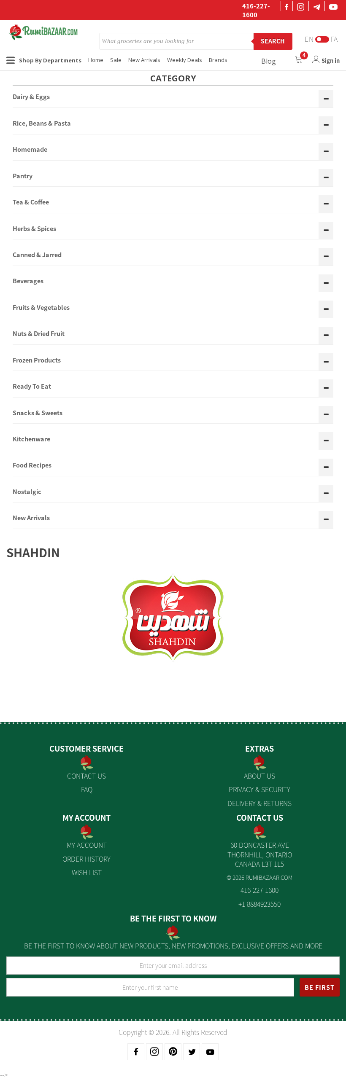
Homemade (30, 149)
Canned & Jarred (37, 255)
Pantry (22, 176)
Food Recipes (32, 465)
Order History (86, 859)
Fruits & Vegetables (41, 307)
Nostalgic (27, 492)
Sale (116, 60)
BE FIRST (320, 987)
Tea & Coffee (31, 202)
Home (95, 60)
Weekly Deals (184, 60)
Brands (218, 60)
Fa (334, 39)
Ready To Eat (32, 386)
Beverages (28, 281)
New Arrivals (144, 60)
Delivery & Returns (259, 803)
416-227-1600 (256, 10)
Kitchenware (31, 439)
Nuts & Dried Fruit (39, 333)
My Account (87, 845)
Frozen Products (37, 360)
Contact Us (86, 776)
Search (273, 41)
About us (259, 776)
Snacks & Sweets (37, 413)
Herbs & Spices (34, 229)
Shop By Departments (50, 60)
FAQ (86, 789)
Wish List (87, 872)
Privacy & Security (259, 789)
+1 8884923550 (259, 904)
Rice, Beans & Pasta (42, 123)
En (309, 39)
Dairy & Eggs (31, 97)
